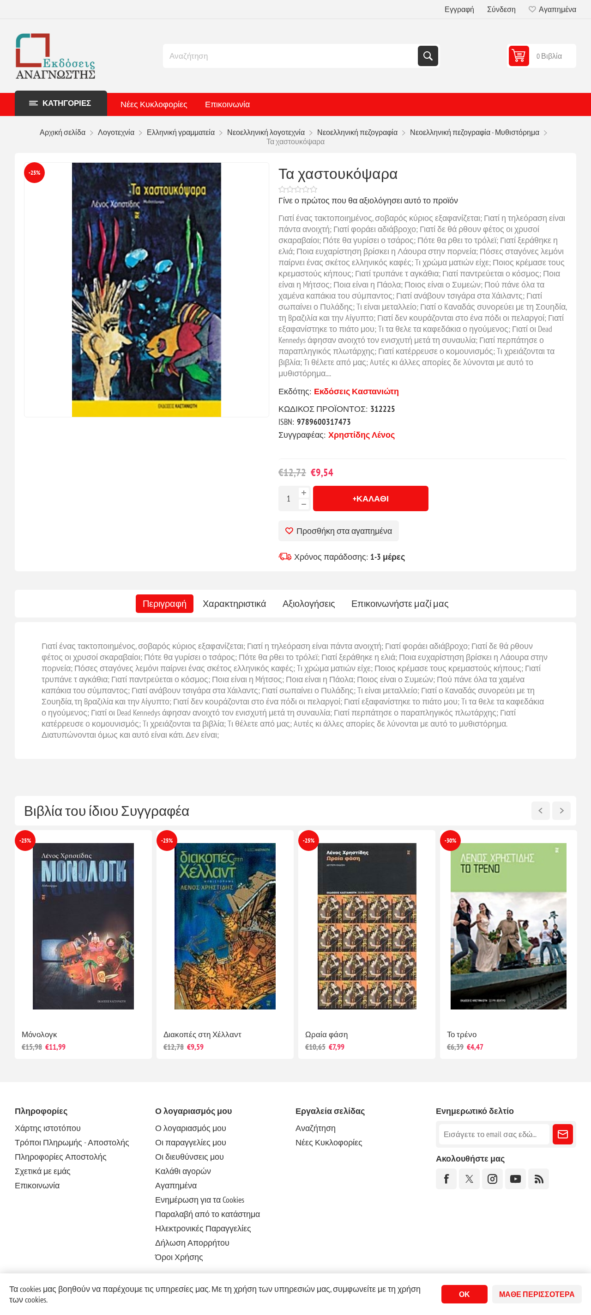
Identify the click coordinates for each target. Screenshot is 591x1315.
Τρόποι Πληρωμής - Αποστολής (72, 1142)
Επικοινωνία (227, 104)
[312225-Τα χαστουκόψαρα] (146, 290)
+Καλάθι (371, 498)
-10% (482, 840)
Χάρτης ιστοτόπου (48, 1128)
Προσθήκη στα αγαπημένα (344, 531)
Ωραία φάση (74, 1034)
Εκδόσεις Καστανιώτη (356, 391)
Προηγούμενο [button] (540, 810)
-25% (34, 173)
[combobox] (291, 56)
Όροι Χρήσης (179, 1257)
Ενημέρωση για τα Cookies (199, 1199)
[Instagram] (492, 1178)
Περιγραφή (165, 604)
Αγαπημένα (176, 1185)
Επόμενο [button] (561, 810)
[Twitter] (469, 1178)
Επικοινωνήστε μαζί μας (400, 604)
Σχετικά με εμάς (43, 1171)
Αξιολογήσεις (309, 604)
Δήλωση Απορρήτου (192, 1242)
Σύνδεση (501, 9)
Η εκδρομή (355, 1034)
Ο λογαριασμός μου (190, 1128)
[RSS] (538, 1178)
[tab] (164, 603)
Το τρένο (209, 1034)
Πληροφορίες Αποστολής (61, 1156)
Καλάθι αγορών (183, 1171)
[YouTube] (515, 1178)
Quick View (93, 1007)
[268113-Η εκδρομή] (398, 926)
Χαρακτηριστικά (234, 604)
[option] (115, 944)
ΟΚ (464, 1294)
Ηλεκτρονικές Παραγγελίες (203, 1228)
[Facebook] (446, 1178)
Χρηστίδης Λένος (361, 434)
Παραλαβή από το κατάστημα (207, 1214)
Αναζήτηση (428, 56)
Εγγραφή (459, 9)
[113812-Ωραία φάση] (114, 926)
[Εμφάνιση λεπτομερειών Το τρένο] (256, 926)
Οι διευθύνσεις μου (189, 1156)
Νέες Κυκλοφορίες (154, 104)
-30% (198, 840)
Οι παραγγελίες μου (190, 1142)
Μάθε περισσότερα (537, 1294)
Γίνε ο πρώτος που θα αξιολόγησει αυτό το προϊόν (368, 200)
